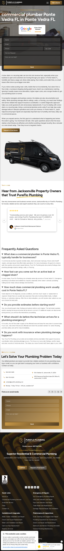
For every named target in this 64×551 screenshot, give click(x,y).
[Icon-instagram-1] (52, 392)
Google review (24, 228)
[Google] (58, 392)
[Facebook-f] (49, 392)
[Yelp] (55, 392)
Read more (49, 219)
